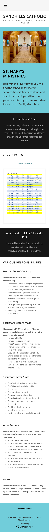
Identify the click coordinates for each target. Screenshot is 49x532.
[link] (24, 16)
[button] (5, 5)
